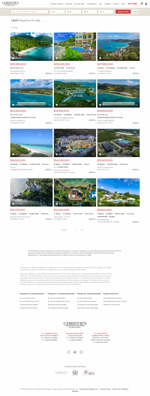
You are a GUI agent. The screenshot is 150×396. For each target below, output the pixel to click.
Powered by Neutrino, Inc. (89, 389)
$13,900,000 (105, 160)
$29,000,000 (62, 64)
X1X (11, 34)
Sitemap (75, 391)
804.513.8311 (76, 340)
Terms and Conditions (120, 389)
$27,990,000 (105, 64)
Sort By (15, 27)
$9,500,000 (104, 209)
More (102, 12)
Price (53, 12)
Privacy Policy (105, 389)
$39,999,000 (18, 64)
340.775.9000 (51, 340)
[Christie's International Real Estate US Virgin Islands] (5, 2)
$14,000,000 (62, 160)
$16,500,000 (18, 160)
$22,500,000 (18, 110)
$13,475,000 (17, 209)
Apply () (123, 12)
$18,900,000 (105, 110)
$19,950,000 (61, 110)
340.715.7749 (102, 342)
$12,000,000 (61, 209)
